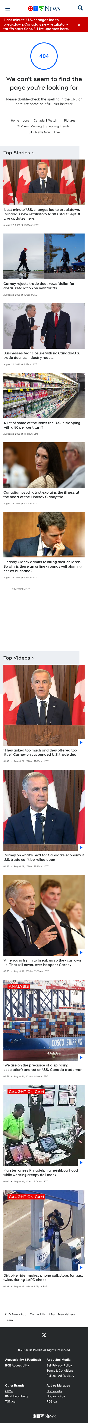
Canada (39, 120)
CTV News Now (39, 132)
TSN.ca (10, 1401)
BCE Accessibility (17, 1365)
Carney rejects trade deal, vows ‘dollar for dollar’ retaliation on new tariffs (39, 286)
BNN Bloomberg (16, 1396)
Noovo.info (54, 1391)
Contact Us (37, 1314)
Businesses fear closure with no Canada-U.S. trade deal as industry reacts (41, 355)
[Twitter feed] (44, 1334)
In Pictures (68, 120)
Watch (52, 120)
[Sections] (7, 8)
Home (15, 120)
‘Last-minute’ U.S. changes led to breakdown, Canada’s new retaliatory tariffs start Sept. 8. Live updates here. (42, 214)
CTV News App (15, 1314)
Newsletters (66, 1314)
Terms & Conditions (60, 1370)
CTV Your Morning (29, 126)
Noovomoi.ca (56, 1396)
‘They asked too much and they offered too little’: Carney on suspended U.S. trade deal (40, 752)
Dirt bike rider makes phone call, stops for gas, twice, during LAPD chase (43, 1278)
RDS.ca (52, 1401)
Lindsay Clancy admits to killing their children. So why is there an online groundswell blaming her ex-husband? (42, 566)
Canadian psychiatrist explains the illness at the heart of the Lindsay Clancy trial (41, 494)
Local (26, 120)
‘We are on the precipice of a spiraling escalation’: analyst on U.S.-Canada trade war (42, 1067)
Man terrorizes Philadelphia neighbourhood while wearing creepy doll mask (40, 1172)
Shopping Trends (57, 126)
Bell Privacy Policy (59, 1365)
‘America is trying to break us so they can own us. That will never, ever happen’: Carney (42, 962)
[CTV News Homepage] (44, 8)
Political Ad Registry (60, 1375)
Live (57, 132)
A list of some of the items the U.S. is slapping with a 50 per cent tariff (41, 425)
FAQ (52, 1314)
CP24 (9, 1391)
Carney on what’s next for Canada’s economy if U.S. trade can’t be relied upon (43, 857)
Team (9, 1320)
